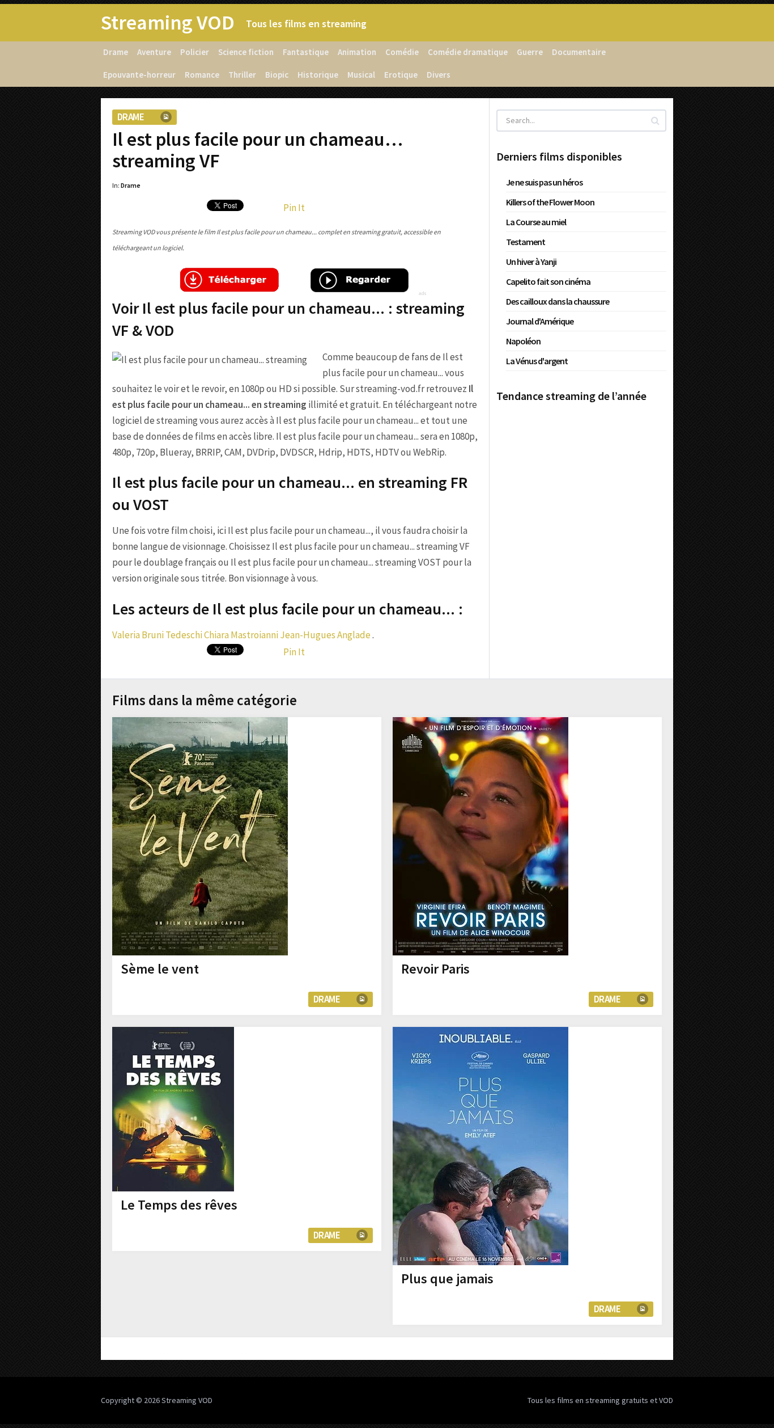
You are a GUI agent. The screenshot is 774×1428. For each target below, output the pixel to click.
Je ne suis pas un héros (544, 182)
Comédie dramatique (468, 52)
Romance (202, 74)
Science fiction (246, 52)
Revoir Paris (435, 969)
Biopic (276, 74)
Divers (438, 74)
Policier (194, 52)
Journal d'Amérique (539, 321)
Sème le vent (160, 969)
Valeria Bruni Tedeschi (157, 635)
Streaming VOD (168, 22)
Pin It (294, 207)
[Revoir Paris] (480, 836)
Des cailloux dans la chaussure (557, 301)
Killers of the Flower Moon (550, 202)
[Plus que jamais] (480, 1146)
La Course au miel (536, 222)
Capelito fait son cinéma (548, 281)
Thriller (242, 74)
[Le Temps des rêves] (173, 1109)
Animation (357, 52)
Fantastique (306, 52)
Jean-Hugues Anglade (325, 635)
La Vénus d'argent (537, 361)
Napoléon (523, 341)
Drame (115, 52)
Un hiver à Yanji (531, 261)
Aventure (154, 52)
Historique (317, 74)
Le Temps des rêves (179, 1205)
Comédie (402, 52)
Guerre (530, 52)
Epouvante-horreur (139, 74)
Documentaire (579, 52)
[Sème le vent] (200, 836)
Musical (361, 74)
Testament (525, 241)
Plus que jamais (447, 1278)
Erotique (401, 74)
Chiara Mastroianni (241, 635)
